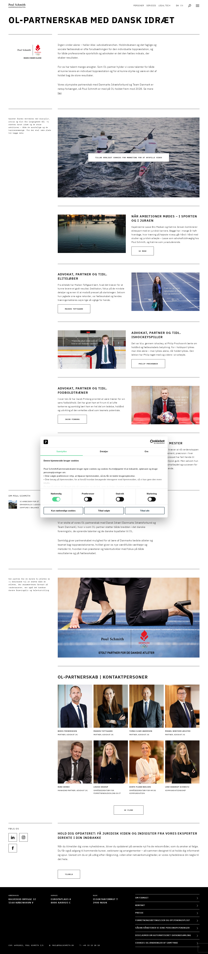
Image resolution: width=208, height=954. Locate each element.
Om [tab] (146, 451)
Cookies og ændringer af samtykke (156, 943)
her (60, 93)
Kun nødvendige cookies (63, 510)
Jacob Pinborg (72, 419)
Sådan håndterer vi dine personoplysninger (162, 928)
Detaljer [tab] (104, 451)
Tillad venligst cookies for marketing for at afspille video (128, 157)
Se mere (143, 251)
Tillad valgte (104, 510)
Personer (138, 6)
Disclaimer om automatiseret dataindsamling (163, 935)
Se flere (128, 810)
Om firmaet (142, 898)
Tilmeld (69, 874)
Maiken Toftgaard (74, 308)
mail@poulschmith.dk (63, 945)
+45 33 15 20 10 (91, 945)
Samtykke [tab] (61, 451)
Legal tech (164, 6)
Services (151, 6)
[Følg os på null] (12, 837)
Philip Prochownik (148, 363)
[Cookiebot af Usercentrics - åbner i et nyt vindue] (152, 442)
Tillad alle (144, 510)
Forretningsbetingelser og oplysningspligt (162, 920)
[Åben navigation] (198, 6)
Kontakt (140, 905)
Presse (139, 913)
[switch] (88, 499)
